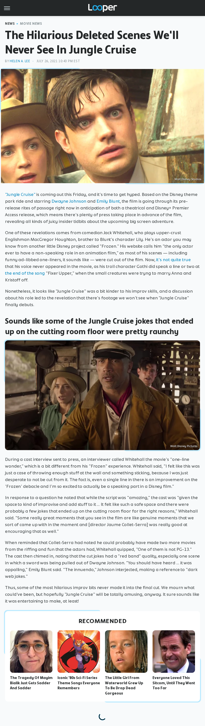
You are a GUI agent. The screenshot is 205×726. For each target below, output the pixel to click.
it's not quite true (173, 260)
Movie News (31, 23)
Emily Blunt (108, 201)
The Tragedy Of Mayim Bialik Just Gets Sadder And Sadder (31, 683)
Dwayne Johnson (69, 201)
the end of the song (25, 273)
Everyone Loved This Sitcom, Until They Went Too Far (173, 683)
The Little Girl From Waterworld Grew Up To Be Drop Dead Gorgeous (124, 685)
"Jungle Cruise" (20, 194)
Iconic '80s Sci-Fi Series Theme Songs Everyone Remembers (79, 683)
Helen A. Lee (20, 61)
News (10, 23)
